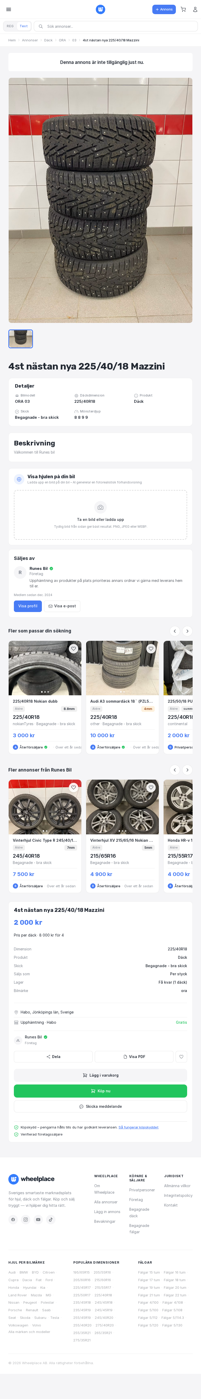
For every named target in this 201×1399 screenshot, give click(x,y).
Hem (12, 40)
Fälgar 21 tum (149, 1295)
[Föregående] (175, 631)
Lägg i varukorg (104, 1075)
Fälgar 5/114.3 (172, 1317)
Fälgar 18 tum (175, 1280)
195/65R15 (81, 1272)
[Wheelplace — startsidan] (100, 9)
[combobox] (117, 26)
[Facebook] (13, 1219)
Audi (12, 1272)
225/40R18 (103, 1295)
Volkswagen (18, 1325)
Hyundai (29, 1287)
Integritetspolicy (178, 1195)
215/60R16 (102, 1280)
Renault (32, 1310)
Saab (46, 1310)
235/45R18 (82, 1302)
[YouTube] (38, 1219)
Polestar (47, 1302)
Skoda (25, 1317)
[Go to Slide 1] (20, 338)
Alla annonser (106, 1202)
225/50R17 (82, 1295)
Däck (48, 40)
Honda (13, 1287)
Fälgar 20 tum (175, 1287)
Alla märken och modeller (29, 1332)
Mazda (36, 1295)
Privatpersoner (142, 1190)
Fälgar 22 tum (175, 1295)
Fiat (39, 1280)
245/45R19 (104, 1310)
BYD (35, 1272)
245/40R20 (104, 1317)
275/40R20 (105, 1325)
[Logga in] (195, 9)
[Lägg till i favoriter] (181, 1056)
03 (74, 40)
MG (48, 1295)
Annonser (30, 40)
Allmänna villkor (177, 1185)
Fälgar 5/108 (172, 1310)
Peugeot (30, 1302)
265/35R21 (103, 1333)
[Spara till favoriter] (73, 648)
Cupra (13, 1280)
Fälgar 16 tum (175, 1272)
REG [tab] (10, 26)
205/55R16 (102, 1272)
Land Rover (17, 1295)
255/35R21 (82, 1333)
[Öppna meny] (8, 9)
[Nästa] (187, 631)
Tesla (54, 1317)
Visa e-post (65, 606)
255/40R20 (82, 1325)
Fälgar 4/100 (148, 1302)
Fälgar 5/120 (148, 1325)
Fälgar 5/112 (148, 1317)
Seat (12, 1317)
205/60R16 (82, 1280)
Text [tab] (24, 26)
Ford (49, 1280)
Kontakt (171, 1205)
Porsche (15, 1310)
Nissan (13, 1302)
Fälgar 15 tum (149, 1272)
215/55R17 (103, 1287)
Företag (136, 1199)
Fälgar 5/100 (148, 1310)
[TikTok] (50, 1219)
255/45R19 (82, 1317)
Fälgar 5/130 (172, 1325)
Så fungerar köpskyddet (139, 1127)
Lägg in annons (107, 1211)
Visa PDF (137, 1056)
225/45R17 (82, 1287)
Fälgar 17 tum (149, 1280)
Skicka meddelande (104, 1106)
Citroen (49, 1272)
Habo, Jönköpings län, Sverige (47, 1012)
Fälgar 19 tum (149, 1287)
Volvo (36, 1325)
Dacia (27, 1280)
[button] (183, 9)
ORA (62, 40)
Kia (42, 1287)
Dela (56, 1056)
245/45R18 (104, 1302)
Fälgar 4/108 (173, 1302)
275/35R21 (82, 1340)
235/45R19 (82, 1310)
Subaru (40, 1317)
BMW (24, 1272)
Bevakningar (104, 1221)
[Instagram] (25, 1219)
